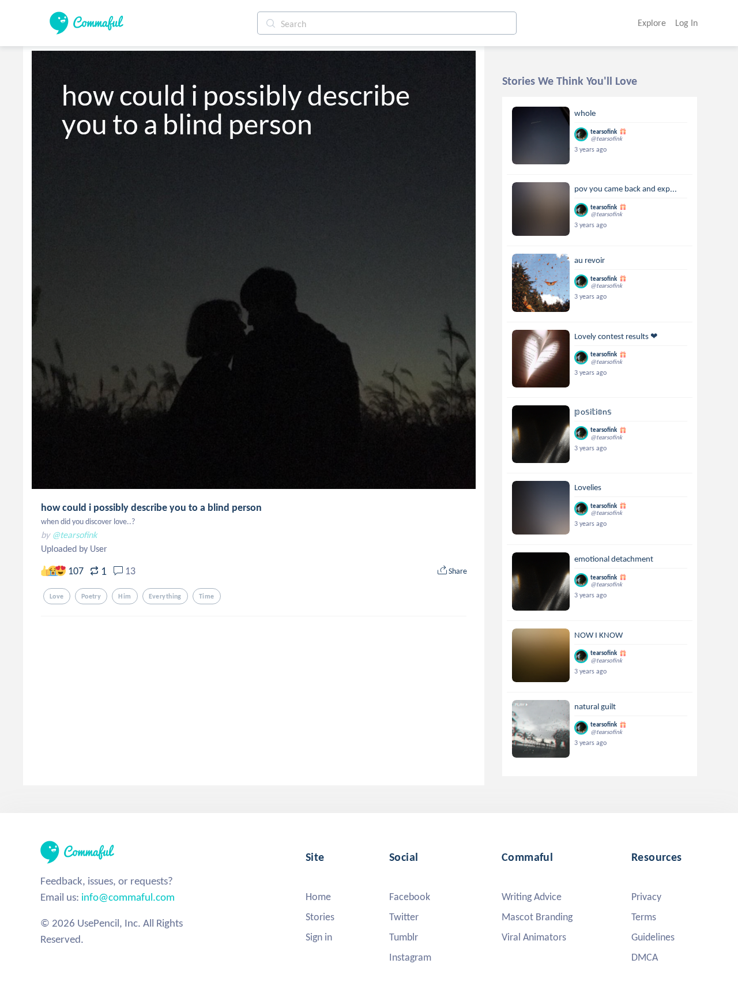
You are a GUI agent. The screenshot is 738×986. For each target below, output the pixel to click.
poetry (91, 596)
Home (318, 896)
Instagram (410, 957)
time (206, 596)
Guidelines (653, 937)
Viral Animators (534, 937)
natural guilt (595, 706)
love (57, 596)
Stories (320, 916)
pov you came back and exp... (625, 188)
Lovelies (587, 487)
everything (165, 596)
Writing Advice (532, 896)
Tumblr (403, 937)
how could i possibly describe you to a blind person (151, 507)
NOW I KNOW (598, 635)
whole (585, 113)
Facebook (409, 896)
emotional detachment (613, 559)
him (124, 596)
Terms (643, 916)
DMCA (644, 957)
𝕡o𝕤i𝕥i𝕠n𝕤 (593, 412)
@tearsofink (74, 534)
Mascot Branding (537, 916)
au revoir (589, 260)
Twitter (404, 916)
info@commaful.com (128, 897)
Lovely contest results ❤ (616, 336)
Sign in (319, 937)
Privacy (646, 896)
